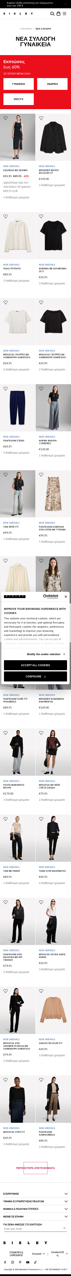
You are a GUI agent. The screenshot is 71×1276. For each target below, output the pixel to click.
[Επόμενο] (56, 4)
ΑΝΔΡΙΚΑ (52, 83)
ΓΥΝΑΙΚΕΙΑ (18, 83)
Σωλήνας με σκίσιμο (15, 170)
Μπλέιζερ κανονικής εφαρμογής (51, 700)
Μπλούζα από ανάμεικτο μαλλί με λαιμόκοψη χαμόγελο (16, 1046)
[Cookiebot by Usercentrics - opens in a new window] (44, 596)
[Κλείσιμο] (65, 4)
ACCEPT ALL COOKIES (35, 665)
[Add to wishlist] (5, 118)
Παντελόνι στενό (13, 440)
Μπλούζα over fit (14, 1132)
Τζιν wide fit (11, 527)
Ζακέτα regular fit (50, 1043)
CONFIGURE (33, 676)
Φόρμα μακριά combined (48, 442)
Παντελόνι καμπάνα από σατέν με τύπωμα (52, 528)
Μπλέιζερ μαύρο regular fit (49, 171)
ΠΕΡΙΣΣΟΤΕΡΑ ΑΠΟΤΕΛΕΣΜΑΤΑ (35, 1167)
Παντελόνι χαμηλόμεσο (47, 1133)
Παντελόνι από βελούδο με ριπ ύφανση (12, 957)
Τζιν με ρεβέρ (11, 871)
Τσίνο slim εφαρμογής (52, 871)
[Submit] (64, 1228)
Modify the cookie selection (43, 654)
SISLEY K (18, 99)
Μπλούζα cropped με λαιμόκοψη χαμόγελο (16, 356)
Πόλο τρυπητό (12, 268)
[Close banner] (66, 596)
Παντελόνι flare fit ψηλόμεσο (15, 700)
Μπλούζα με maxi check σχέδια (49, 786)
